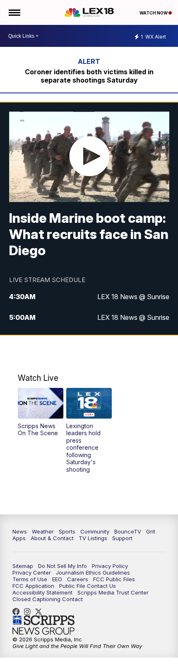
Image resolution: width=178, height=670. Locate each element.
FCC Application (33, 585)
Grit (150, 531)
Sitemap (22, 566)
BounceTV (127, 531)
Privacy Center (31, 572)
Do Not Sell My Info (62, 566)
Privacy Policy (110, 566)
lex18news (40, 611)
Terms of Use (29, 579)
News (19, 531)
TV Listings (93, 538)
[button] (40, 412)
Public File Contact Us (87, 585)
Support (122, 538)
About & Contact (52, 538)
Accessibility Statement (42, 592)
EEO (57, 579)
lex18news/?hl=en (29, 611)
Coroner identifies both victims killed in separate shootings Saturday (89, 76)
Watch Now (154, 12)
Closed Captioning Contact (47, 599)
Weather (43, 531)
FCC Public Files (114, 579)
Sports (67, 531)
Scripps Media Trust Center (113, 592)
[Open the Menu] (14, 12)
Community (94, 531)
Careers (77, 579)
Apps (19, 538)
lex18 (18, 611)
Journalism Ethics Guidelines (93, 572)
